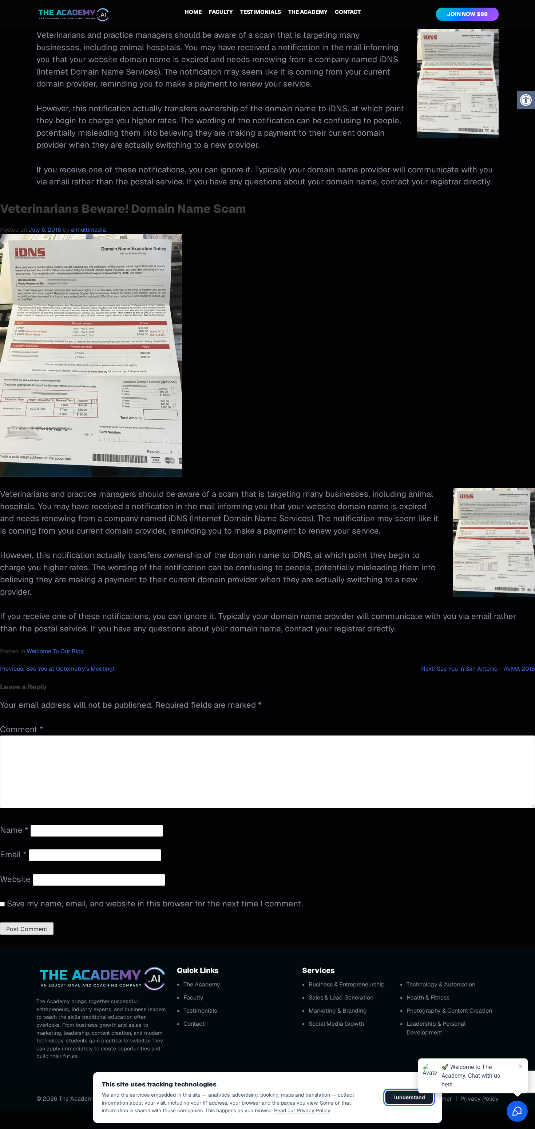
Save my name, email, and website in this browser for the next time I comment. (155, 903)
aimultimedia (88, 230)
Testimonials (260, 11)
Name (14, 830)
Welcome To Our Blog (55, 651)
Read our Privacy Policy (302, 1110)
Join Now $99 (467, 14)
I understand (409, 1097)
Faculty (221, 11)
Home (193, 11)
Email (13, 854)
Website (15, 879)
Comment (21, 729)
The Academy (308, 11)
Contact (348, 11)
